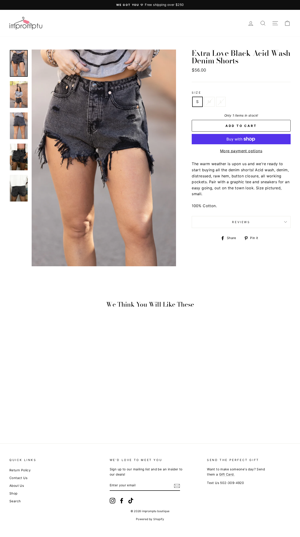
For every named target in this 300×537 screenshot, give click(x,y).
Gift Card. (227, 474)
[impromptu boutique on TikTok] (131, 500)
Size (196, 92)
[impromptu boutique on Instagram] (112, 500)
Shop (13, 493)
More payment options (241, 151)
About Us (16, 485)
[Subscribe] (177, 486)
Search (15, 501)
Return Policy (20, 470)
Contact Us (18, 478)
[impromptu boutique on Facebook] (121, 500)
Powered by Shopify (150, 519)
